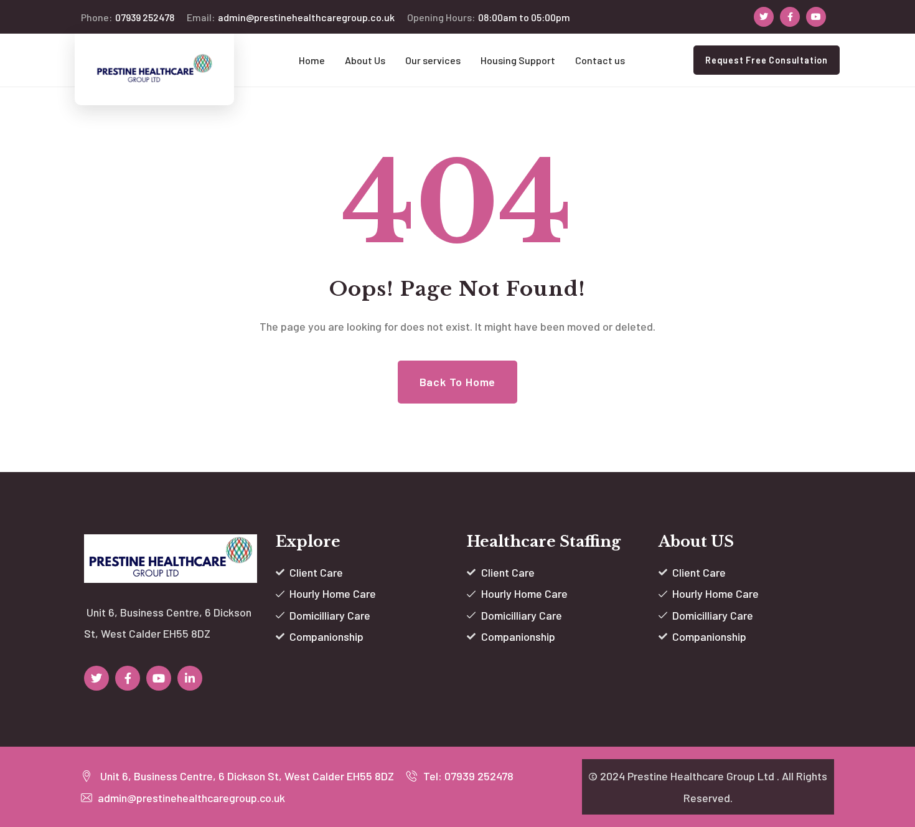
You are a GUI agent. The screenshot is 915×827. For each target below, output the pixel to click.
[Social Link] (764, 17)
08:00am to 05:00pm (488, 17)
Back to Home (458, 382)
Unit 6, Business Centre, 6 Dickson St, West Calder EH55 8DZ (244, 776)
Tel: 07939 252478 (467, 776)
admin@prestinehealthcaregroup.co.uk (291, 17)
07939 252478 (127, 17)
